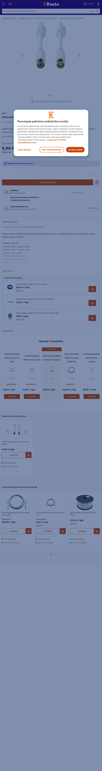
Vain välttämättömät (51, 150)
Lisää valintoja (24, 150)
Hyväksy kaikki (75, 150)
